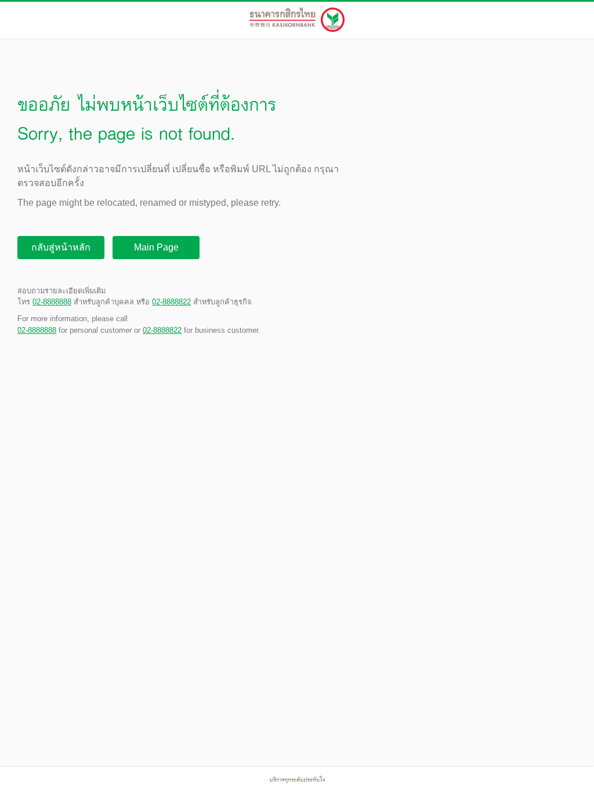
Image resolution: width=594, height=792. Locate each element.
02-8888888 (51, 301)
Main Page (156, 247)
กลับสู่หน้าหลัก (60, 247)
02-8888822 (171, 301)
